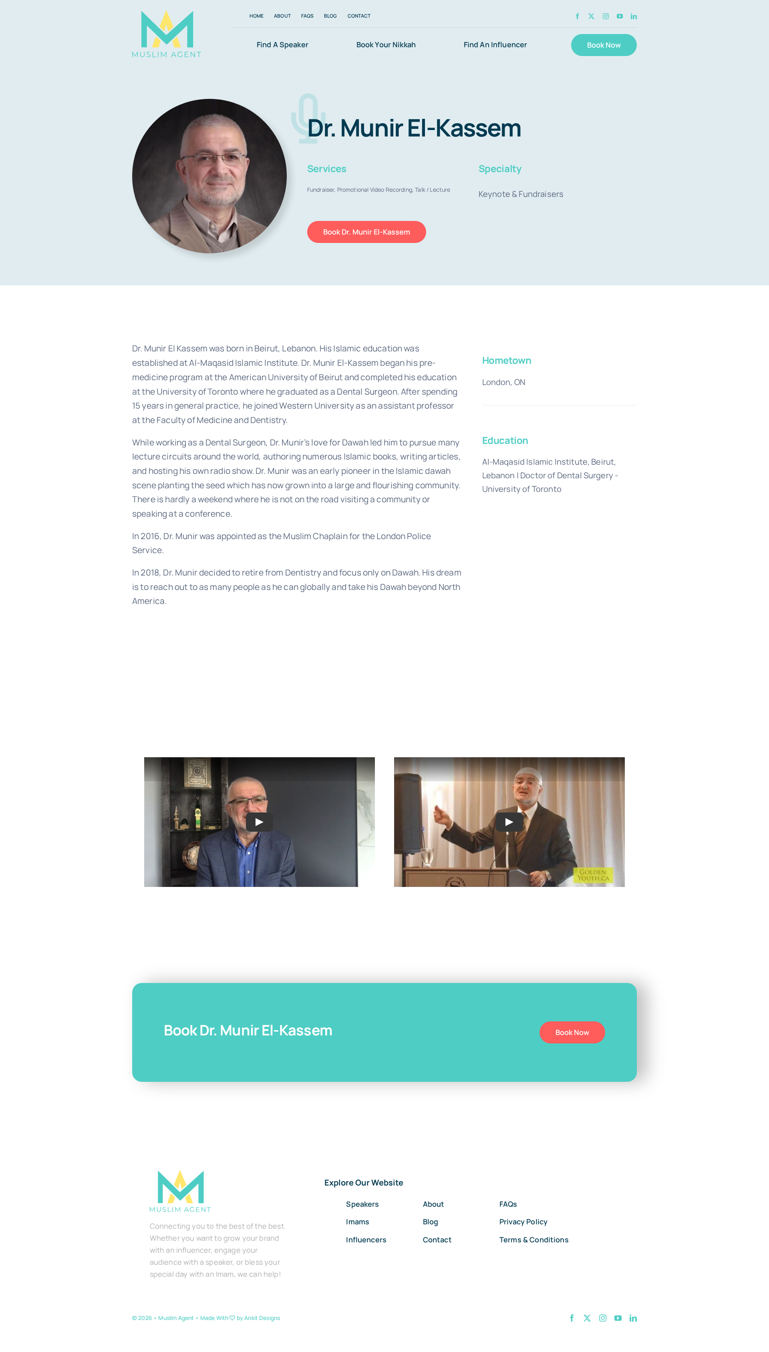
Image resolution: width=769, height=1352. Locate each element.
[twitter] (591, 16)
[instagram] (606, 16)
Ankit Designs (262, 1318)
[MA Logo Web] (166, 33)
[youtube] (620, 16)
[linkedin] (634, 16)
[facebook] (577, 16)
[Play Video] (259, 822)
